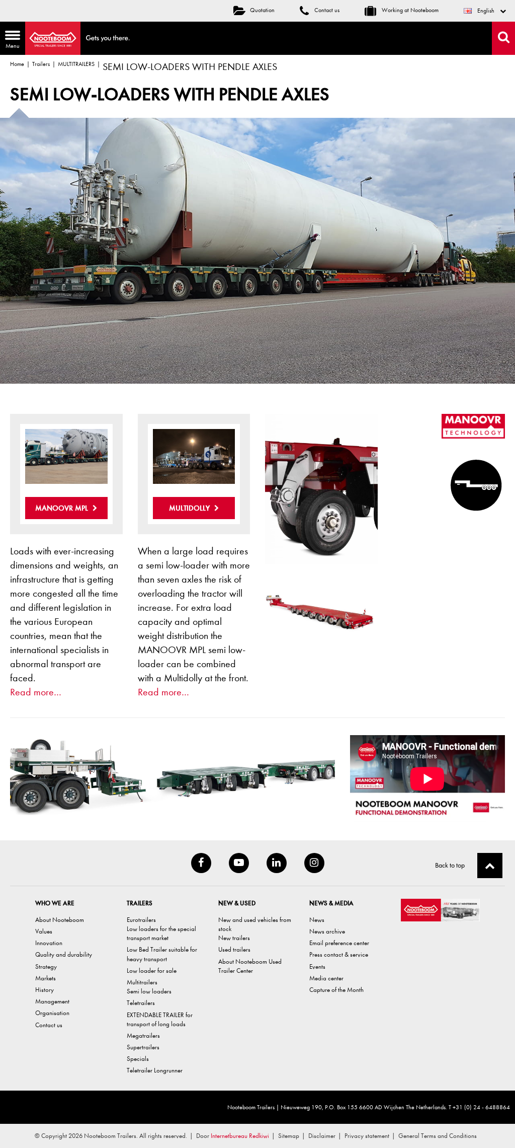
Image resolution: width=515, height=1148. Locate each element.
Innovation (48, 943)
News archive (327, 931)
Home (17, 63)
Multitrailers (142, 982)
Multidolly (190, 508)
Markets (45, 978)
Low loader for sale (152, 970)
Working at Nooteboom (409, 10)
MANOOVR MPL (62, 508)
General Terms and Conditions (437, 1135)
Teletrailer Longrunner (155, 1070)
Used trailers (234, 949)
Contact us (326, 10)
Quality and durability (63, 954)
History (44, 989)
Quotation (262, 10)
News (316, 919)
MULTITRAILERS (76, 63)
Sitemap (288, 1135)
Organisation (52, 1013)
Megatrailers (143, 1035)
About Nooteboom (59, 919)
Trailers (41, 63)
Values (43, 931)
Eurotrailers (141, 919)
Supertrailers (143, 1047)
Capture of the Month (336, 989)
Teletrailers (141, 1003)
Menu (10, 41)
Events (317, 966)
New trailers (234, 938)
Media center (326, 978)
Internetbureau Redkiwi (240, 1135)
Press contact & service (338, 954)
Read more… (35, 692)
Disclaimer (321, 1135)
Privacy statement (367, 1135)
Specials (138, 1058)
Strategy (46, 966)
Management (52, 1001)
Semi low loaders (149, 991)
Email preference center (339, 943)
